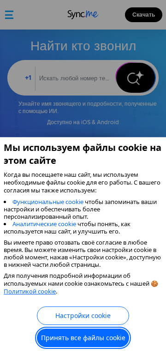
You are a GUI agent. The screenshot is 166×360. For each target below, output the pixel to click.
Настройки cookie (83, 315)
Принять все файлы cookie (83, 337)
